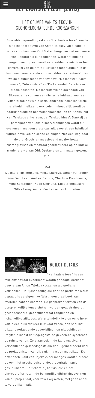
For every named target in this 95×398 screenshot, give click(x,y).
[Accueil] (47, 6)
